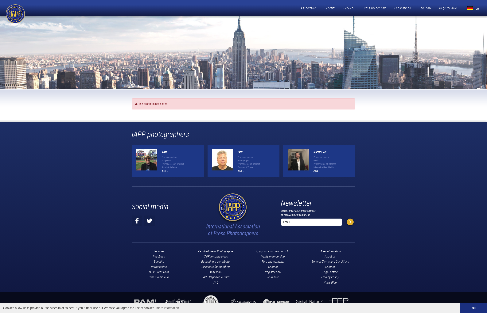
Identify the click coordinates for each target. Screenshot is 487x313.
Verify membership (273, 256)
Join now (425, 8)
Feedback (159, 256)
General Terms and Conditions (330, 261)
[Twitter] (149, 221)
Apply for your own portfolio (273, 251)
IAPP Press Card (159, 272)
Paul (165, 152)
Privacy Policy (330, 277)
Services (349, 8)
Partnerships (159, 267)
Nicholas (320, 152)
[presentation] (358, 162)
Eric (240, 152)
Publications (402, 8)
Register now (448, 8)
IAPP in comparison (216, 256)
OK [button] (474, 308)
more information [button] (167, 308)
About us (330, 256)
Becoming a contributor (216, 261)
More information (330, 251)
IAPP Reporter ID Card (215, 277)
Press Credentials (374, 8)
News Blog (330, 282)
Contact (273, 267)
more (164, 171)
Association (309, 8)
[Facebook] (137, 221)
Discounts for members (215, 267)
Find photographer (273, 261)
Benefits (330, 8)
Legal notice (330, 272)
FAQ (215, 282)
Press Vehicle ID (159, 277)
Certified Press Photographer (216, 251)
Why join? (216, 272)
